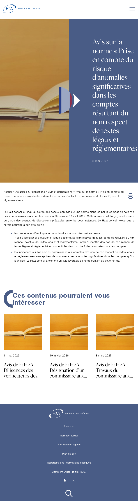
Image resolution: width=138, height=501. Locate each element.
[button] (69, 494)
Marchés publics (69, 435)
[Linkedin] (73, 481)
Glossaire (69, 426)
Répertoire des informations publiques (69, 462)
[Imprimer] (130, 196)
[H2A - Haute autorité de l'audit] (21, 8)
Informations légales (69, 444)
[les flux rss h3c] (65, 481)
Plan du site (69, 453)
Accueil (8, 192)
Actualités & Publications (30, 192)
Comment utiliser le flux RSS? (69, 471)
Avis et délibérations (60, 192)
